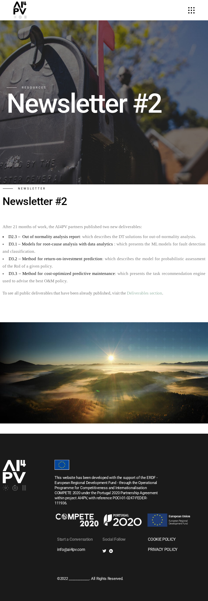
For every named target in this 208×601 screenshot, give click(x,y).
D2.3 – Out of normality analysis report (44, 236)
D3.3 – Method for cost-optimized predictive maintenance (62, 273)
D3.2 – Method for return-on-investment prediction (55, 258)
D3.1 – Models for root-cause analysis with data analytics (61, 244)
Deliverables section (144, 293)
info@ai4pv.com (71, 549)
